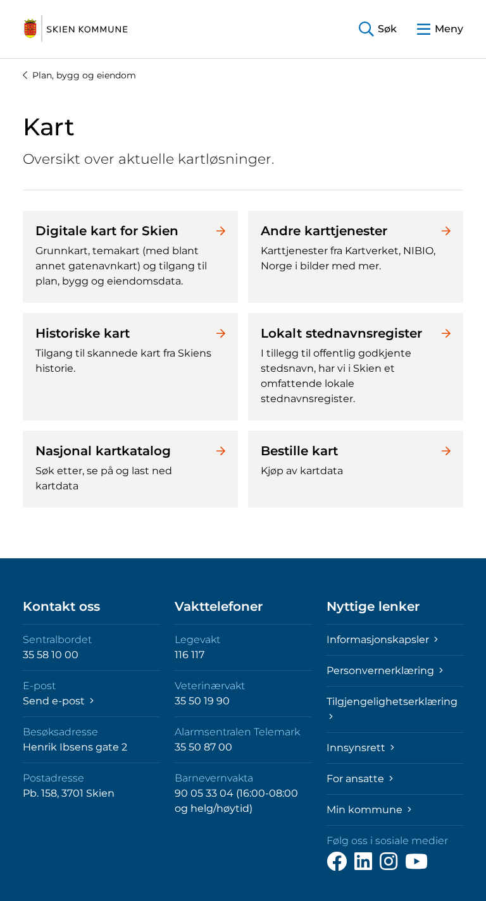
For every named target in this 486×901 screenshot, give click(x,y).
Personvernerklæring (382, 671)
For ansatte (357, 779)
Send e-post (55, 701)
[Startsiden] (76, 29)
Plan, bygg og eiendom (84, 75)
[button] (378, 29)
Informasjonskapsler (379, 640)
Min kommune (366, 810)
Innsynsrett (357, 748)
